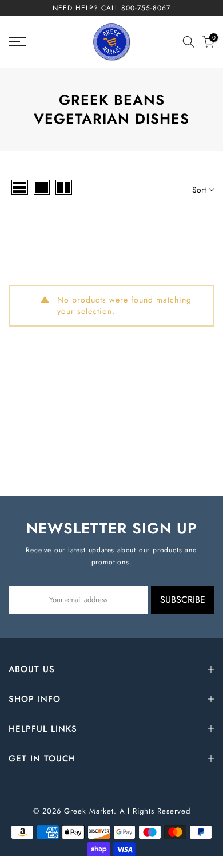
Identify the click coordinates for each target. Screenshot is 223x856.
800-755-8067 (145, 8)
